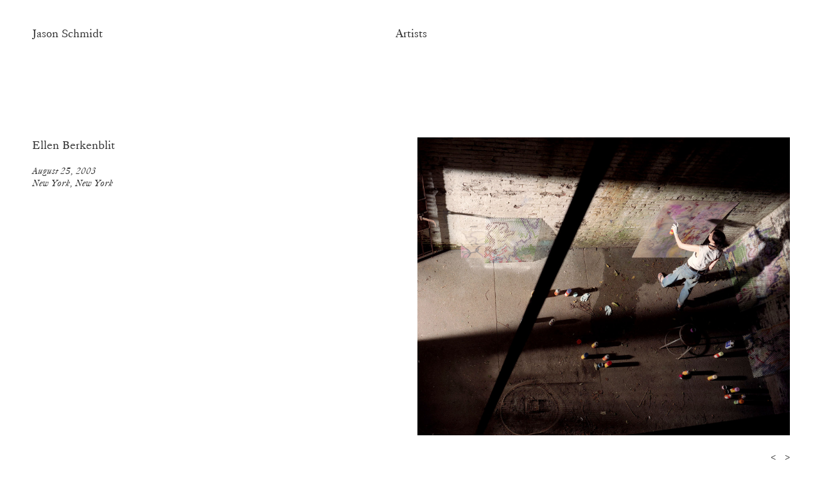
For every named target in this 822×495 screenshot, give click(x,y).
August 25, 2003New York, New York (72, 177)
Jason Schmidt (67, 33)
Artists (411, 33)
